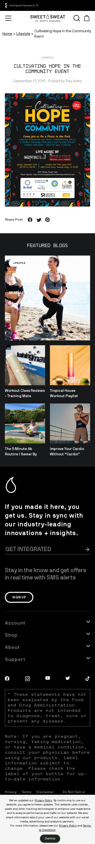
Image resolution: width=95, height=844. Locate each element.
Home (7, 34)
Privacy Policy (43, 800)
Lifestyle (23, 34)
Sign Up (19, 597)
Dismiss (50, 838)
